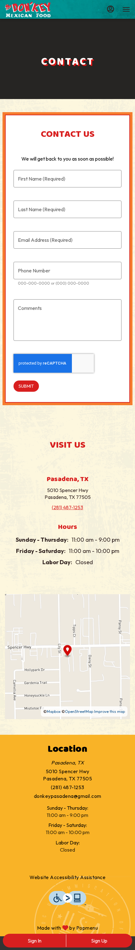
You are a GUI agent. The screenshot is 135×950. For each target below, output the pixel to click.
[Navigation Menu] (126, 9)
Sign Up (99, 941)
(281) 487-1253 (67, 787)
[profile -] (110, 9)
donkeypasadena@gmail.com (67, 796)
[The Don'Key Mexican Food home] (33, 9)
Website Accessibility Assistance (67, 877)
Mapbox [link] (54, 711)
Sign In (34, 941)
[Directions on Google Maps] (67, 656)
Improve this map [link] (109, 711)
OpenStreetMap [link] (79, 711)
